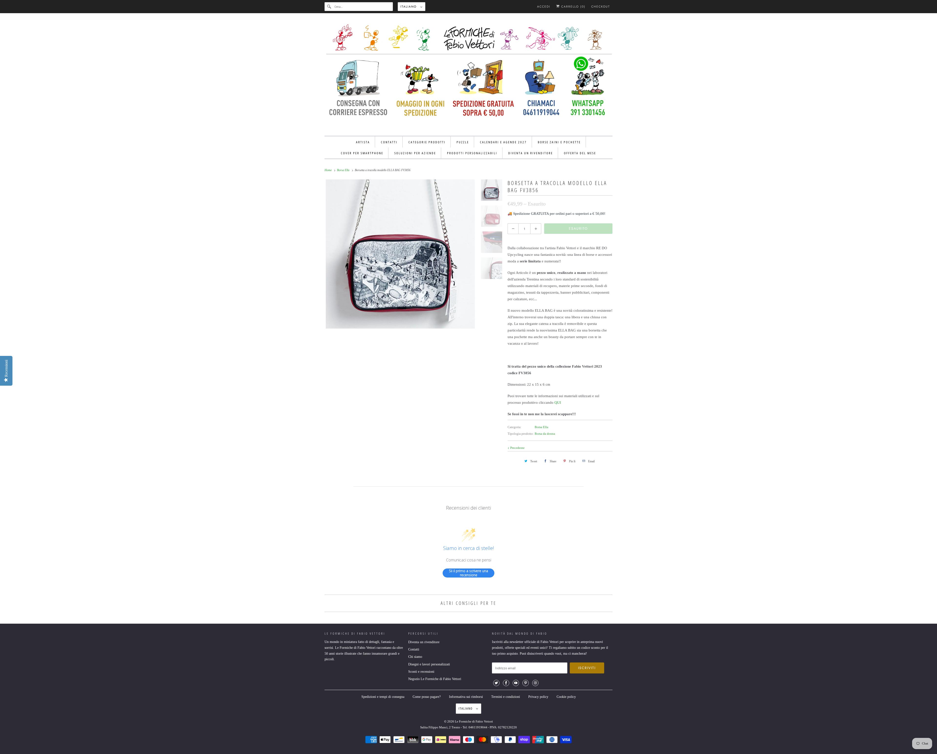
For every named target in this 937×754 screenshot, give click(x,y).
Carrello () (572, 6)
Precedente (517, 448)
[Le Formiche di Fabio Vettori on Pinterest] (525, 683)
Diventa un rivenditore (423, 642)
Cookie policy (566, 697)
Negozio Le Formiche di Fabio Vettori (434, 679)
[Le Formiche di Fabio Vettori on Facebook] (506, 683)
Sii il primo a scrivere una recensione (468, 573)
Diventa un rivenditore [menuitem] (530, 153)
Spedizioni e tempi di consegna (382, 697)
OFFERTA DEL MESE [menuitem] (580, 153)
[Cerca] (329, 6)
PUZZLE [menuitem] (463, 142)
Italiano (409, 6)
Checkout (600, 6)
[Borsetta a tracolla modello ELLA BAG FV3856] (400, 254)
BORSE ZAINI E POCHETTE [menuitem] (559, 142)
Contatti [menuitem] (389, 142)
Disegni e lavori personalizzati (429, 664)
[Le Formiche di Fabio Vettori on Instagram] (535, 683)
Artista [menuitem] (363, 142)
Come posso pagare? (427, 697)
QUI (557, 402)
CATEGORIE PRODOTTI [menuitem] (427, 142)
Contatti (413, 649)
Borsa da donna (545, 433)
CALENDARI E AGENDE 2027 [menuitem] (503, 142)
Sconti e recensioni (421, 671)
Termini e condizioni (505, 697)
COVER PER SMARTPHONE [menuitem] (362, 153)
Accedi (543, 6)
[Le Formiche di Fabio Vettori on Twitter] (496, 683)
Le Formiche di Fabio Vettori (474, 721)
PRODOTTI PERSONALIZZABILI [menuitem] (472, 153)
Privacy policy (538, 697)
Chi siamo (415, 657)
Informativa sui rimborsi (466, 697)
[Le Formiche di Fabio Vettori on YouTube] (516, 683)
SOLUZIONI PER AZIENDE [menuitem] (415, 153)
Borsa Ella (541, 427)
